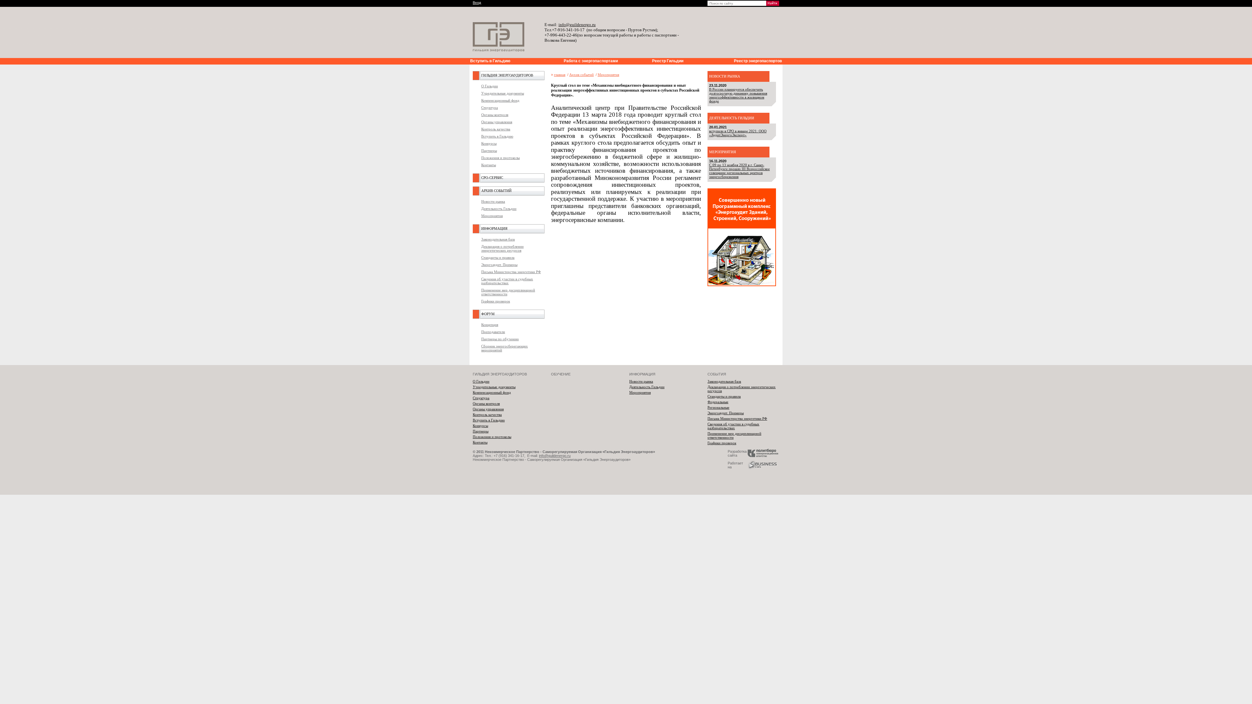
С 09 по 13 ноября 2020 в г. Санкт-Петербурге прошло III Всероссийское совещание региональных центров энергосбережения (739, 171)
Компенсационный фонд (500, 100)
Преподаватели (493, 332)
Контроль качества (495, 129)
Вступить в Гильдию (490, 61)
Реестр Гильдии (667, 61)
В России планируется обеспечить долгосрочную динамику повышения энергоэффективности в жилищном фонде (738, 95)
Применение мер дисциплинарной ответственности (508, 292)
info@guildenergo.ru (555, 456)
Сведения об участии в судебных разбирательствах (507, 281)
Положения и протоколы (500, 158)
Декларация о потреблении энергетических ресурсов (502, 248)
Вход (477, 3)
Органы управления (496, 122)
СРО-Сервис (492, 178)
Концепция (489, 325)
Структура (489, 108)
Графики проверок (495, 301)
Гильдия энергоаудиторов (507, 75)
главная (559, 75)
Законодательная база (498, 239)
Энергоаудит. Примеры (499, 265)
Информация (494, 228)
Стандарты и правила (497, 257)
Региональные (718, 407)
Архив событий (496, 191)
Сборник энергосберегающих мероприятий (504, 348)
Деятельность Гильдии (498, 209)
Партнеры (489, 151)
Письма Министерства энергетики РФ (511, 272)
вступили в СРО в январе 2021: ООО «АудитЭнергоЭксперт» (738, 133)
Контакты (488, 165)
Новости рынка (493, 201)
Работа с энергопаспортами (591, 61)
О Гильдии (489, 86)
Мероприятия (492, 216)
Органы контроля (494, 115)
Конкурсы (489, 143)
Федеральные (718, 402)
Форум (488, 314)
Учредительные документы (502, 93)
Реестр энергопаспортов (758, 61)
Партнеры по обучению (500, 339)
